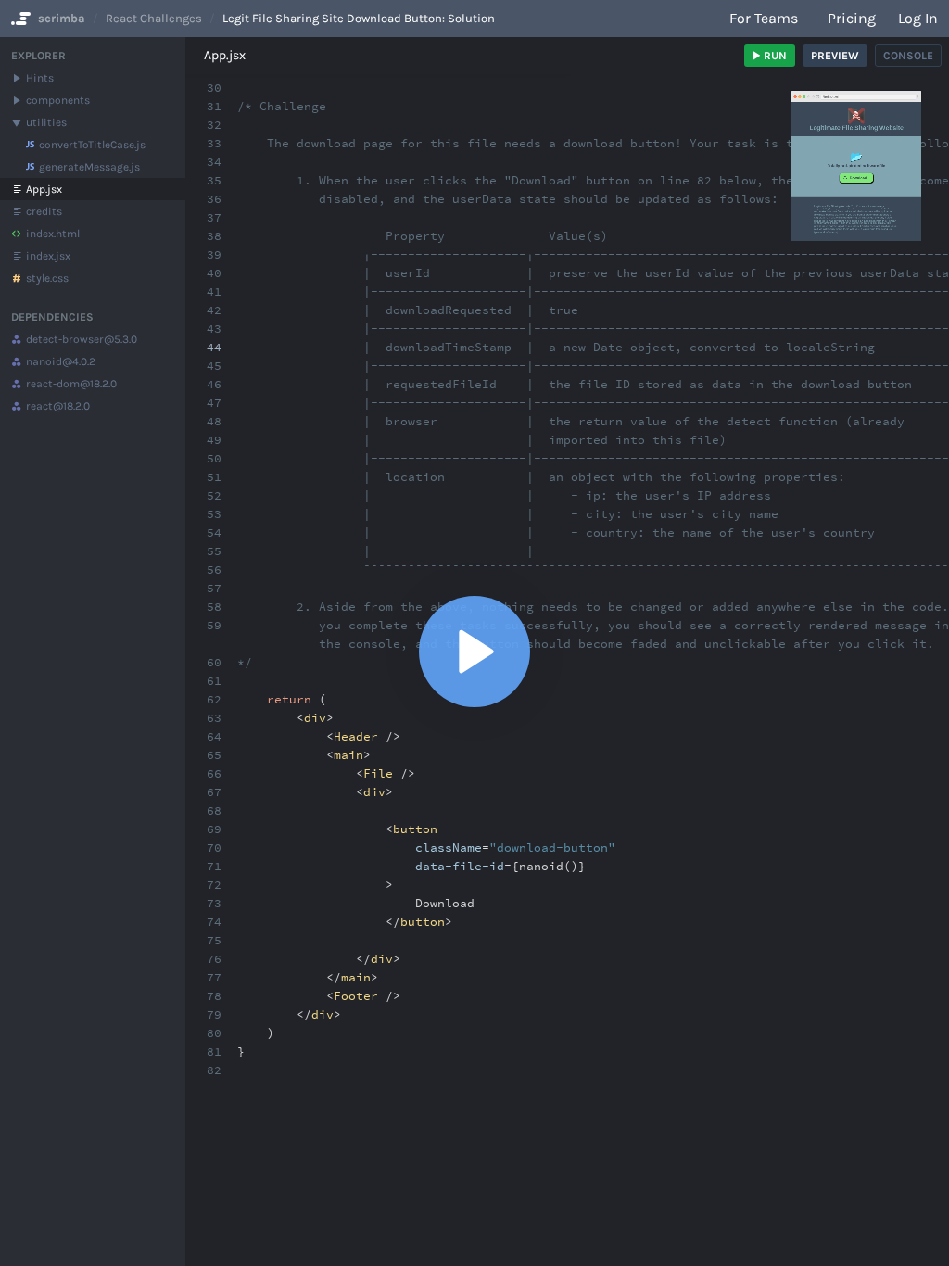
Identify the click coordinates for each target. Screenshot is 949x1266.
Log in (918, 18)
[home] (19, 18)
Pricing (852, 18)
